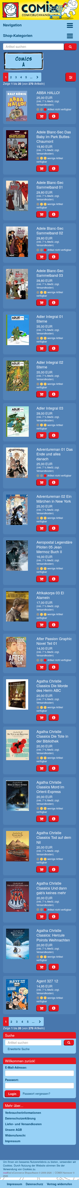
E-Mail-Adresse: (16, 1067)
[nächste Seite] (37, 77)
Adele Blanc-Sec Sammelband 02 (49, 230)
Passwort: (12, 1080)
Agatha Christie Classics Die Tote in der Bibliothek (52, 736)
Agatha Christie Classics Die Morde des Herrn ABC (52, 685)
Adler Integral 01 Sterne (49, 319)
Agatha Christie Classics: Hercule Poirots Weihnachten (53, 935)
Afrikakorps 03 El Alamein (50, 595)
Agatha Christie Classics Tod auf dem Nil (53, 837)
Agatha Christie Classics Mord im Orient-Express (50, 786)
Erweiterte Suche (19, 1049)
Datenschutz (34, 1184)
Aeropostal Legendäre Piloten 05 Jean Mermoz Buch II (54, 546)
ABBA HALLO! (48, 92)
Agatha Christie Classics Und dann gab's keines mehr (51, 887)
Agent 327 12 (47, 980)
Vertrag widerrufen (59, 1184)
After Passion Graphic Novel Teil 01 (54, 641)
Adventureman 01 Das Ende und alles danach (54, 453)
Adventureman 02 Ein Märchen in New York (54, 498)
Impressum (14, 1184)
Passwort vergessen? (36, 1093)
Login (12, 1094)
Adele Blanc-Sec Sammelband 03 (49, 273)
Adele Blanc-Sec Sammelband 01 (49, 185)
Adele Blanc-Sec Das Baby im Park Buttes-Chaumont (53, 136)
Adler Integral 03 (49, 408)
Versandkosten (44, 104)
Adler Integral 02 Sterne (49, 364)
